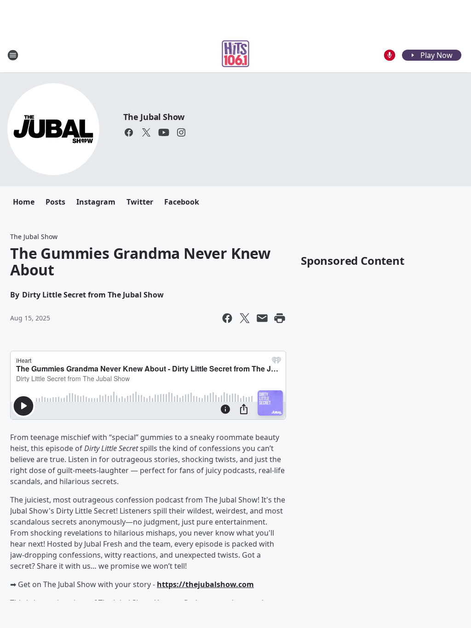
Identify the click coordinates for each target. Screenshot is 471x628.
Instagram (95, 202)
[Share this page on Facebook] (227, 318)
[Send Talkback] (389, 55)
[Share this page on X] (244, 318)
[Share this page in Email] (262, 318)
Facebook (181, 202)
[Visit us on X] (146, 132)
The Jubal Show (153, 116)
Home (23, 202)
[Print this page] (279, 318)
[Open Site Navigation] (12, 55)
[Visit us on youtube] (163, 132)
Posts (55, 202)
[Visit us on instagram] (181, 132)
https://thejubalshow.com (205, 584)
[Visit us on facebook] (128, 132)
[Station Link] (236, 55)
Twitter (139, 202)
